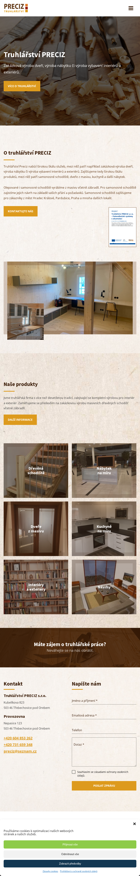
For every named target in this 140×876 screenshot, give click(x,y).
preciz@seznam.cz (20, 751)
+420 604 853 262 (18, 738)
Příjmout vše (70, 844)
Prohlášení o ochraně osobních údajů (78, 871)
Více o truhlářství (22, 86)
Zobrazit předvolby (70, 863)
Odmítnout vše (70, 854)
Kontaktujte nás (20, 211)
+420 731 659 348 (18, 744)
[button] (134, 824)
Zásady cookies (50, 871)
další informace (20, 419)
